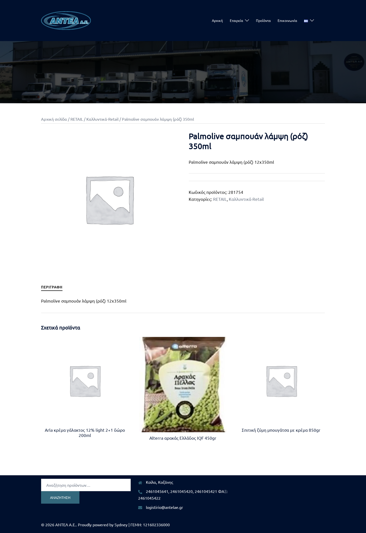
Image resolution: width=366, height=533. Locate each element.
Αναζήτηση (60, 497)
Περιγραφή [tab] (51, 287)
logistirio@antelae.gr (164, 507)
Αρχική (217, 20)
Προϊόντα (263, 20)
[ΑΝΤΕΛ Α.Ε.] (66, 19)
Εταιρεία (236, 20)
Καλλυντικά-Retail (102, 118)
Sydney (121, 524)
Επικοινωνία (287, 20)
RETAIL (76, 118)
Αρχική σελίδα (54, 118)
